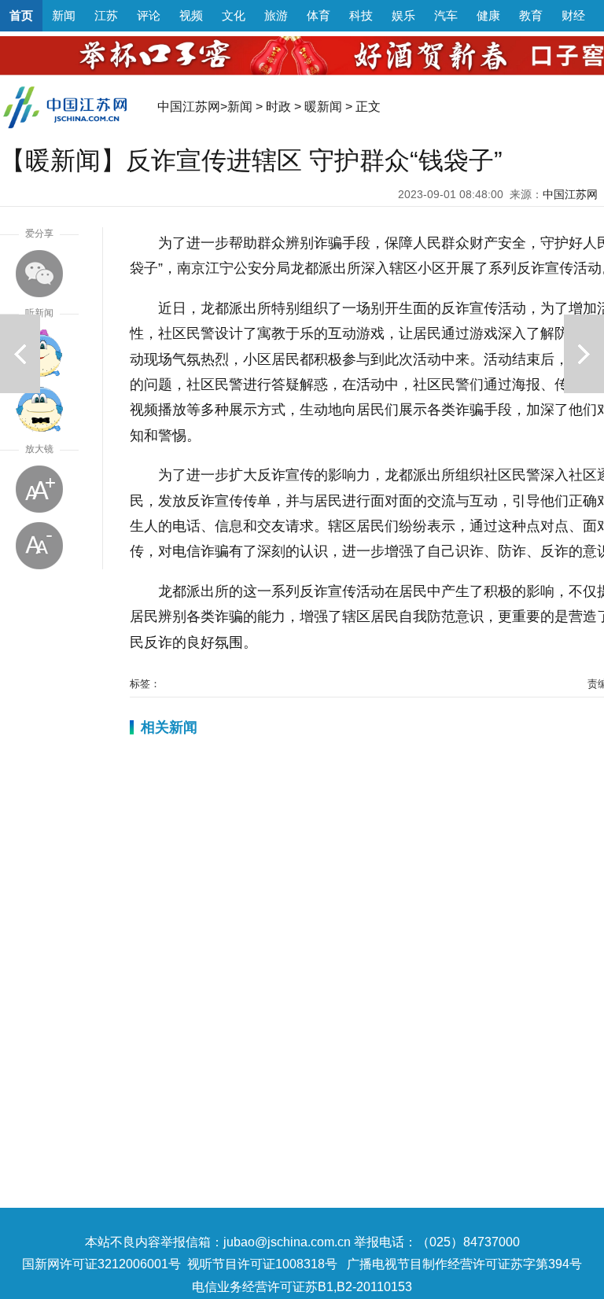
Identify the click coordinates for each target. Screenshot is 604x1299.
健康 (488, 15)
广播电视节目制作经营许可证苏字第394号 (464, 1264)
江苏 (106, 15)
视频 (191, 15)
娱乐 (403, 15)
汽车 (446, 15)
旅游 (276, 15)
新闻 (64, 15)
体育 (318, 15)
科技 (361, 15)
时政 (278, 106)
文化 (233, 15)
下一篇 (584, 354)
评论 (148, 15)
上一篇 (20, 354)
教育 (531, 15)
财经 (573, 15)
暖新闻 (323, 106)
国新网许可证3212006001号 (101, 1264)
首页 (21, 15)
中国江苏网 (188, 106)
